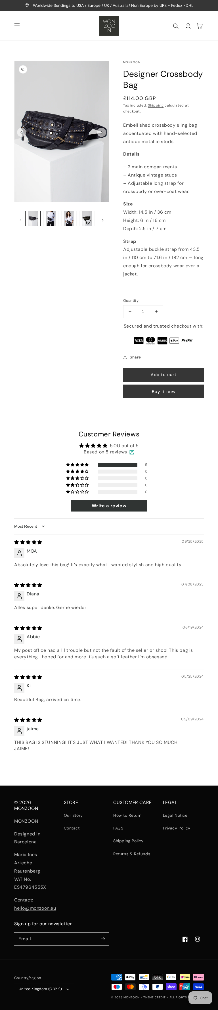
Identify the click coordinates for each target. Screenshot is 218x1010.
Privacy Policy (176, 828)
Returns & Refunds (131, 853)
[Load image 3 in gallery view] (69, 218)
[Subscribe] (103, 939)
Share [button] (135, 357)
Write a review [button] (109, 506)
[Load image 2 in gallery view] (51, 218)
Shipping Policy (128, 840)
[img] (28, 542)
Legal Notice (175, 815)
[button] (17, 26)
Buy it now (163, 391)
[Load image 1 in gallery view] (33, 218)
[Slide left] (21, 132)
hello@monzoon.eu (35, 908)
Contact (72, 828)
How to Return (127, 815)
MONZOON (131, 997)
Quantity (131, 300)
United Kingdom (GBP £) (40, 988)
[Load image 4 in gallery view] (87, 218)
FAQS (118, 828)
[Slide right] (101, 132)
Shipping (156, 105)
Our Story (73, 815)
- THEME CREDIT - (155, 997)
